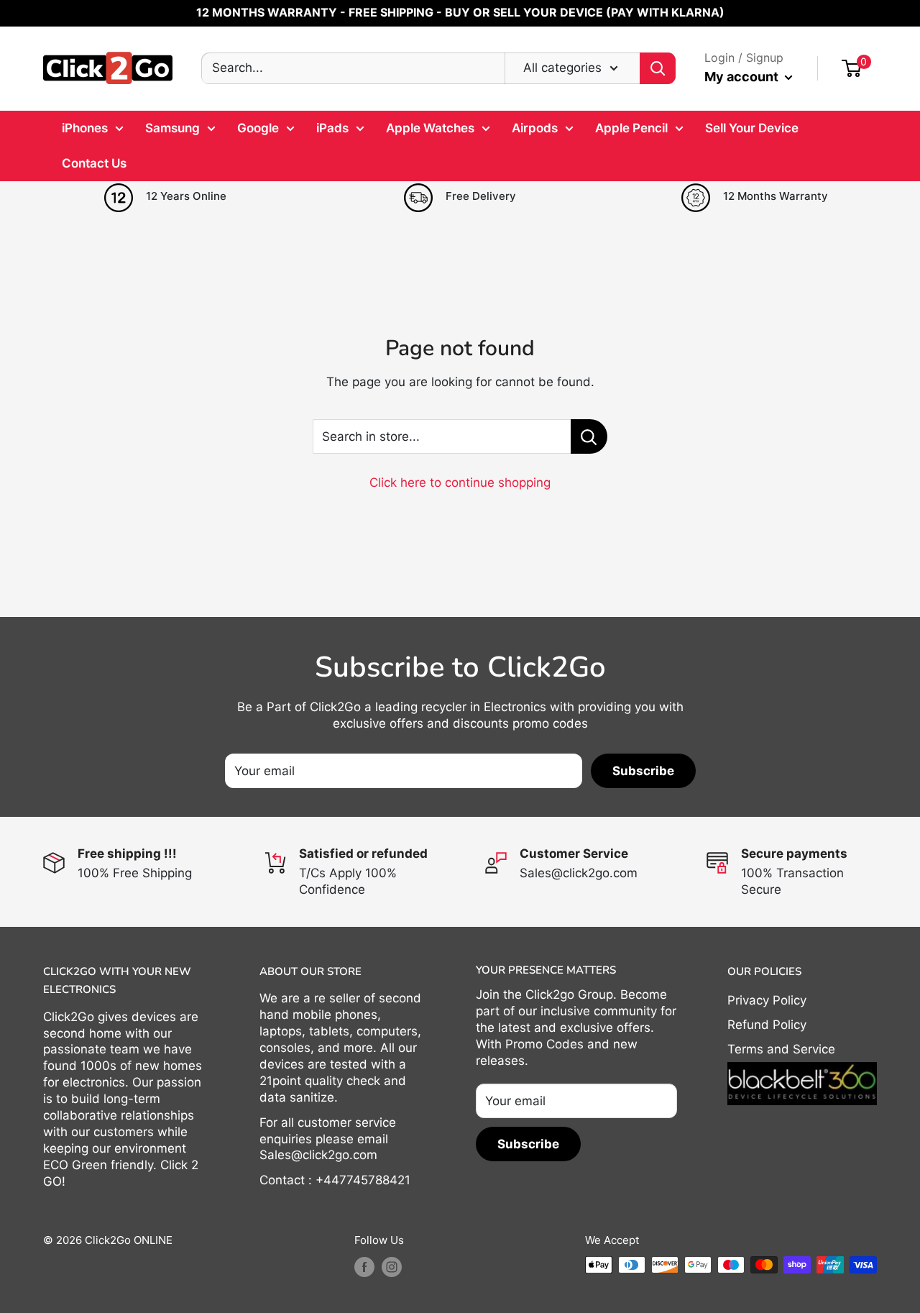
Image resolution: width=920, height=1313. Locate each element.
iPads (332, 128)
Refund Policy (766, 1024)
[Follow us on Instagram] (392, 1266)
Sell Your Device (752, 128)
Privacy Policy (766, 1000)
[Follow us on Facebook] (364, 1266)
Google (258, 128)
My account (742, 76)
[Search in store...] (589, 436)
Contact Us (94, 163)
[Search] (658, 68)
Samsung (172, 128)
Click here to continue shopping (460, 482)
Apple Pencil (631, 128)
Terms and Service (781, 1049)
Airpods (535, 128)
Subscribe (643, 771)
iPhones (85, 128)
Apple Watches (430, 128)
